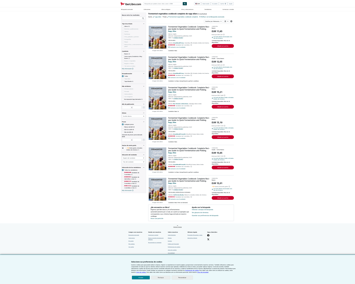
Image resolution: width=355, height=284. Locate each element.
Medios (170, 238)
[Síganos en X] (208, 239)
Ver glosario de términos (200, 212)
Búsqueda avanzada (127, 9)
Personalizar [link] (182, 277)
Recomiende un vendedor (154, 242)
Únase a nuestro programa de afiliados (156, 238)
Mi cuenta (131, 241)
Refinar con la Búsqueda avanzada (212, 17)
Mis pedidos (132, 244)
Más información (127, 68)
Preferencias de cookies (192, 270)
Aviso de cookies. (141, 272)
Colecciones (147, 9)
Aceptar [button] (140, 277)
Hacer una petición (157, 218)
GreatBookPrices (178, 43)
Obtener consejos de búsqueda (202, 209)
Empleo (170, 241)
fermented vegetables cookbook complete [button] (183, 17)
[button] (143, 18)
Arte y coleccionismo (187, 9)
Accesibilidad (171, 253)
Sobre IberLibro (172, 235)
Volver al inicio (177, 227)
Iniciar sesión (206, 3)
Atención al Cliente (192, 238)
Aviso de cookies (172, 250)
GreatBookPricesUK (179, 134)
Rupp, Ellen (172, 31)
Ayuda (230, 3)
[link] (231, 21)
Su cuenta (214, 3)
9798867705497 (178, 37)
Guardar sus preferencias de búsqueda (205, 215)
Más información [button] (127, 190)
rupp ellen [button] (158, 17)
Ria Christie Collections (180, 103)
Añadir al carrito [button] (222, 46)
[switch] (124, 148)
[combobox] (163, 3)
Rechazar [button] (161, 277)
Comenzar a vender (228, 9)
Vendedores (208, 9)
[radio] (123, 81)
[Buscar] (185, 3)
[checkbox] (123, 26)
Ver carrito (131, 247)
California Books (178, 195)
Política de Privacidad (173, 244)
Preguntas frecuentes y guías (194, 235)
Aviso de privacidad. (203, 272)
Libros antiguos (165, 9)
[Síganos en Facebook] (208, 235)
